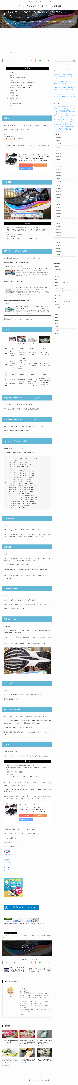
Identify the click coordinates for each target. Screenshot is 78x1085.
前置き (11, 72)
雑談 (57, 333)
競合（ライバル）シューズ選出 (18, 77)
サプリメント (59, 279)
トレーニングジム (60, 292)
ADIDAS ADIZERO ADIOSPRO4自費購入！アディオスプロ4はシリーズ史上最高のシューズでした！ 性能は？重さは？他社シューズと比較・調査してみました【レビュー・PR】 (64, 123)
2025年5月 (58, 185)
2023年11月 (58, 242)
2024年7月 (58, 216)
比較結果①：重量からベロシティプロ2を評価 (22, 82)
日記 (57, 323)
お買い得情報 (59, 269)
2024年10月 (59, 207)
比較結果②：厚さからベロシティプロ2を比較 (22, 85)
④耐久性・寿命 (14, 98)
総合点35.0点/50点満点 (16, 103)
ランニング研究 (60, 304)
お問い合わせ (45, 1080)
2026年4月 (58, 150)
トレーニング (59, 288)
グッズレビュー (60, 273)
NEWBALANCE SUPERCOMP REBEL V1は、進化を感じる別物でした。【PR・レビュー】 (64, 76)
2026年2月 (58, 156)
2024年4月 (58, 226)
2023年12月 (59, 239)
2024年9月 (58, 210)
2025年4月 (58, 188)
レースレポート (60, 307)
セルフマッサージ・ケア (62, 282)
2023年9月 (58, 248)
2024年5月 (58, 223)
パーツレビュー (60, 295)
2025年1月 (58, 197)
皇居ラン (49, 935)
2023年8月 (58, 251)
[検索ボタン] (50, 2)
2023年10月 (59, 245)
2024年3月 (58, 229)
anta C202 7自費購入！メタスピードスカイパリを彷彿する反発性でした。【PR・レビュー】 (64, 96)
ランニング (43, 935)
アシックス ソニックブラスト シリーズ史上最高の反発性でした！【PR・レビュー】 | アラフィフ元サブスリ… (32, 288)
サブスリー (11, 935)
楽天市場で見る (26, 165)
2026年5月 (58, 147)
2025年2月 (58, 194)
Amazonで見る (40, 165)
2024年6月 (58, 220)
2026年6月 (58, 144)
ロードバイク (59, 311)
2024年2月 (58, 232)
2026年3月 (58, 153)
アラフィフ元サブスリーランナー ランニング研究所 (39, 6)
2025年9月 (58, 172)
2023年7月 (58, 254)
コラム (57, 276)
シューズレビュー (24, 935)
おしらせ (58, 266)
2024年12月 (59, 201)
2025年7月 (58, 178)
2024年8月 (58, 213)
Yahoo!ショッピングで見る (25, 168)
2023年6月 (58, 258)
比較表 (11, 80)
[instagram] (41, 1077)
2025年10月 (59, 169)
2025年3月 (58, 191)
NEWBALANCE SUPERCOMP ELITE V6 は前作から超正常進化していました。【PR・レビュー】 (64, 89)
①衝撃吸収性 (13, 90)
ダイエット (37, 935)
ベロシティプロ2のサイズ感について (20, 88)
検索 (74, 60)
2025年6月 (58, 182)
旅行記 (57, 320)
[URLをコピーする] (48, 60)
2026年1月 (58, 159)
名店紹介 (58, 317)
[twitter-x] (39, 1077)
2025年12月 (59, 163)
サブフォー (17, 935)
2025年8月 (58, 175)
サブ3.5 (5, 935)
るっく (10, 996)
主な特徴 (12, 75)
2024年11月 (58, 204)
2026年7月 (58, 140)
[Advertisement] (39, 39)
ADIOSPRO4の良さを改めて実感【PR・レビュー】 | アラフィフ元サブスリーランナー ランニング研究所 (64, 128)
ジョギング (31, 935)
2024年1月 (58, 235)
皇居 (57, 326)
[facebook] (37, 1077)
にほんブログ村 (8, 854)
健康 (57, 314)
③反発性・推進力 (14, 95)
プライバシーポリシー (35, 1080)
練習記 (57, 330)
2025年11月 (58, 166)
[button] (6, 60)
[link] (22, 1014)
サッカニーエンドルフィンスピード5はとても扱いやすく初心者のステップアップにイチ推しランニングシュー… (32, 269)
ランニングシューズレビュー (9, 17)
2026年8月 (58, 137)
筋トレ (4, 937)
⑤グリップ (13, 100)
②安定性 (12, 93)
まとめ (11, 105)
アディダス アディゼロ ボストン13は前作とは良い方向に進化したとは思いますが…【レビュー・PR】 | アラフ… (32, 307)
